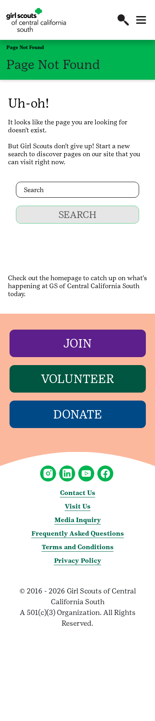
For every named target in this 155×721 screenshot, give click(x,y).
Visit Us (78, 506)
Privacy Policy (77, 560)
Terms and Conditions (78, 547)
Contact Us (77, 493)
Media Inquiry (77, 520)
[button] (123, 20)
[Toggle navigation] (141, 20)
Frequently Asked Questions (77, 533)
